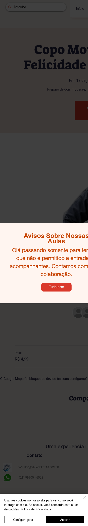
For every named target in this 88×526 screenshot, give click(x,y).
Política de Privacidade (36, 509)
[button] (56, 287)
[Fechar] (82, 500)
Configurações (23, 519)
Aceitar (65, 519)
